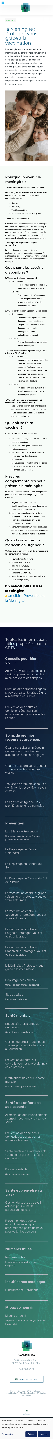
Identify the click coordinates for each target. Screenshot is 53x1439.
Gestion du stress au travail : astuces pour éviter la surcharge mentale (23, 1206)
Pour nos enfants (16, 1169)
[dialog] (26, 1428)
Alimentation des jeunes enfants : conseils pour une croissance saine (26, 1118)
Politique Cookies (17, 1391)
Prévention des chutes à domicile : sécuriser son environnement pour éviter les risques (25, 712)
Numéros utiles (18, 1249)
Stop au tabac (14, 994)
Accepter (44, 1434)
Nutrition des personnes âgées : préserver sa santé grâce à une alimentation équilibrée (26, 692)
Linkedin (26, 1414)
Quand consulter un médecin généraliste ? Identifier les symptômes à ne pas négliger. (25, 751)
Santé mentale (17, 1015)
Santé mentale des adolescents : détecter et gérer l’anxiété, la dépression (25, 1154)
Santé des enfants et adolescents (23, 1105)
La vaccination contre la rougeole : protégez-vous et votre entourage (23, 932)
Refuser (31, 1434)
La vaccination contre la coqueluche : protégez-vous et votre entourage (25, 914)
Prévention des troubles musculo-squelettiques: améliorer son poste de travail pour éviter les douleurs (24, 1226)
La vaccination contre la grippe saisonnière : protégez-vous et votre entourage (25, 896)
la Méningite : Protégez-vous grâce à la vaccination (24, 967)
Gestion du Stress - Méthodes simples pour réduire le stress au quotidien (25, 1045)
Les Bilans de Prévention (21, 831)
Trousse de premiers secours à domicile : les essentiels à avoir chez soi (25, 787)
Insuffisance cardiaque (25, 1282)
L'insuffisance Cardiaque (21, 1290)
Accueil (10, 20)
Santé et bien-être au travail (23, 1192)
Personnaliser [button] (7, 1434)
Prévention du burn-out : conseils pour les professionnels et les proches (26, 1063)
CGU (29, 1391)
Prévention (14, 823)
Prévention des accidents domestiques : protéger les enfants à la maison (23, 1136)
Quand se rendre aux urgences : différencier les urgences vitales (26, 769)
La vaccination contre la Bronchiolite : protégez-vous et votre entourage (25, 951)
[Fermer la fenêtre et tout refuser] (51, 1419)
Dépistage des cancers (20, 980)
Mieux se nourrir (19, 1307)
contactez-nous (28, 1379)
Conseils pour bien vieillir (21, 660)
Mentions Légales (27, 1393)
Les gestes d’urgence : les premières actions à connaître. (25, 803)
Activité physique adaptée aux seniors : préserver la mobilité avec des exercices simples (25, 674)
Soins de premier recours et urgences (22, 737)
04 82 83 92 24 (26, 1369)
